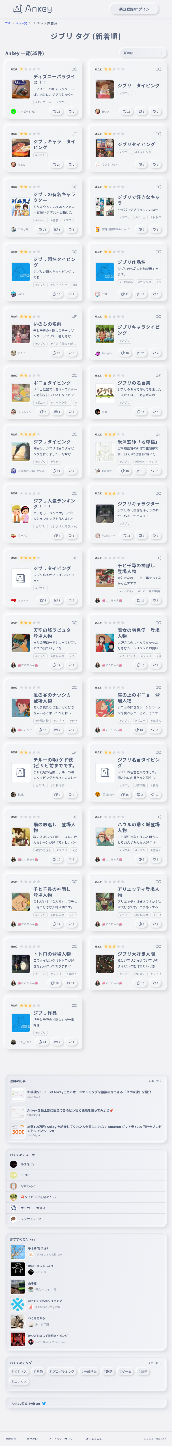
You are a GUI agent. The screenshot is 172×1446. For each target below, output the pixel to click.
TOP (8, 23)
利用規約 (32, 1439)
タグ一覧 (21, 23)
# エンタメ (19, 1381)
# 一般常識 (89, 1371)
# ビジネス (19, 1371)
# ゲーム (125, 1371)
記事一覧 (154, 1081)
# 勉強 (38, 1371)
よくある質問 (94, 1439)
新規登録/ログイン (134, 9)
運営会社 (10, 1439)
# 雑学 (143, 1371)
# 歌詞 (108, 1371)
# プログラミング (62, 1371)
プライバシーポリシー (61, 1439)
